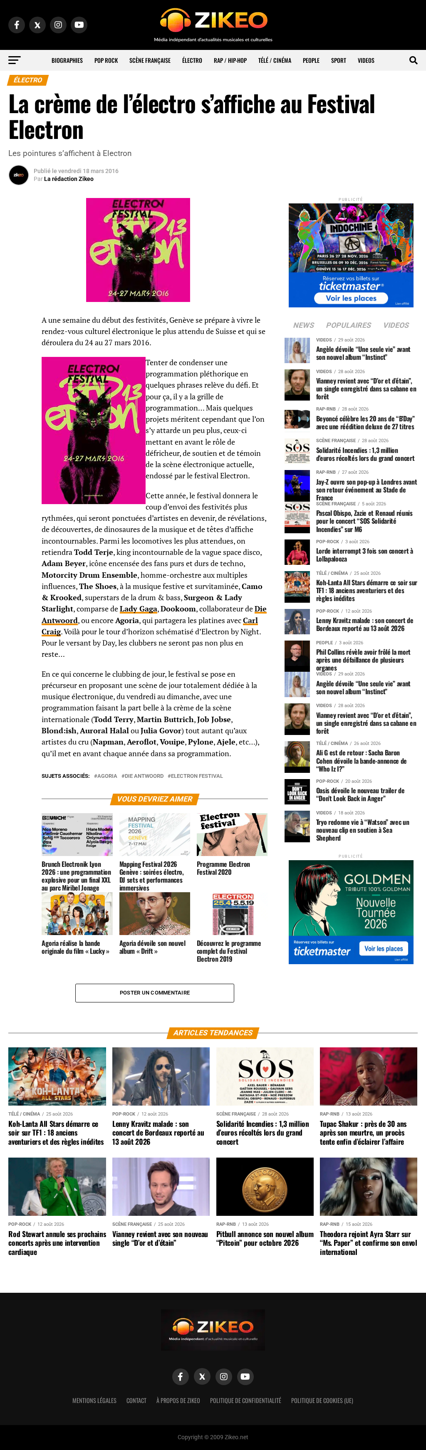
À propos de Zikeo (178, 1400)
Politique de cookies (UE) (322, 1400)
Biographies (67, 60)
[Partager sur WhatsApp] (18, 342)
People (311, 60)
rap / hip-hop (230, 60)
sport (338, 60)
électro (192, 60)
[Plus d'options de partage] (18, 402)
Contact (136, 1400)
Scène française (150, 60)
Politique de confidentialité (245, 1400)
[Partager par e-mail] (18, 382)
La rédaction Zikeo (69, 179)
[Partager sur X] (18, 362)
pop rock (106, 60)
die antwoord (144, 776)
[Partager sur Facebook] (18, 322)
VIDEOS (366, 60)
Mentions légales (94, 1400)
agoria (107, 776)
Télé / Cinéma (274, 60)
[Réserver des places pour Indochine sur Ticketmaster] (351, 252)
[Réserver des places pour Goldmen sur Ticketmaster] (351, 909)
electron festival (197, 776)
